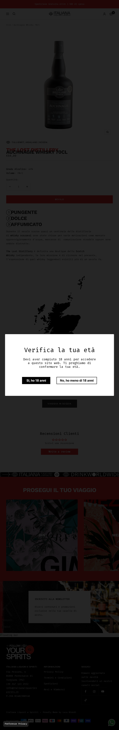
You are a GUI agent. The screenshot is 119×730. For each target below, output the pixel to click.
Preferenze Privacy (16, 723)
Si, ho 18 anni (36, 380)
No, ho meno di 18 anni (77, 380)
